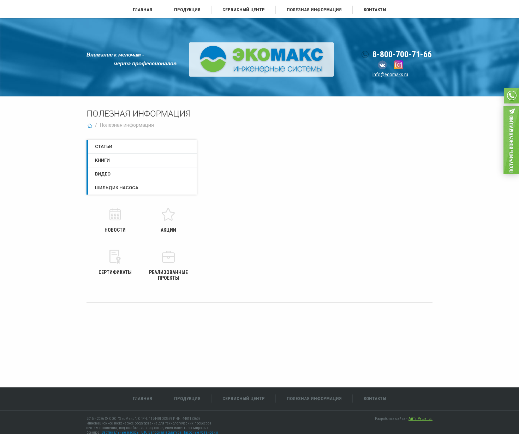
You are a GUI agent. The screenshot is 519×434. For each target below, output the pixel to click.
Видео (103, 174)
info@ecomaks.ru (390, 74)
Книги (102, 160)
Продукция (187, 9)
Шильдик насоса (116, 187)
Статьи (103, 146)
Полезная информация (314, 9)
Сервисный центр (243, 9)
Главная (142, 9)
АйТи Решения (420, 418)
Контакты (375, 9)
